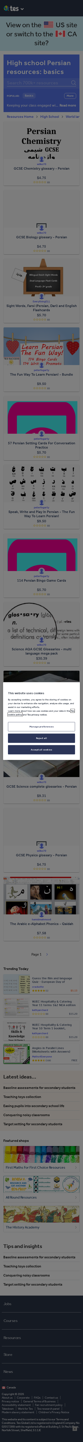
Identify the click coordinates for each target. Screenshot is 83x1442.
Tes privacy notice (37, 714)
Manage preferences (41, 726)
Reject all (41, 737)
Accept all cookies (41, 749)
